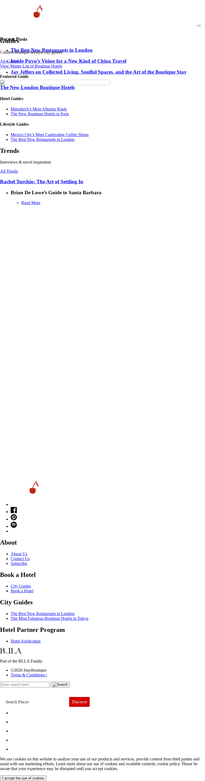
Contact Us (20, 558)
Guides (22, 738)
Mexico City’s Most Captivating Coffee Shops (50, 134)
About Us (19, 554)
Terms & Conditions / (29, 675)
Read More (30, 202)
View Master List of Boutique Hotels (31, 66)
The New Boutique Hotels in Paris (40, 114)
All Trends (9, 171)
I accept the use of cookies (23, 778)
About (21, 720)
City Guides (21, 586)
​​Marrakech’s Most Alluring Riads (39, 109)
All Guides (9, 61)
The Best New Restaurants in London (42, 613)
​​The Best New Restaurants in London (42, 139)
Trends (22, 729)
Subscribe (19, 563)
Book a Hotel (22, 591)
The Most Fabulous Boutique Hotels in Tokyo (49, 618)
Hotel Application (26, 641)
